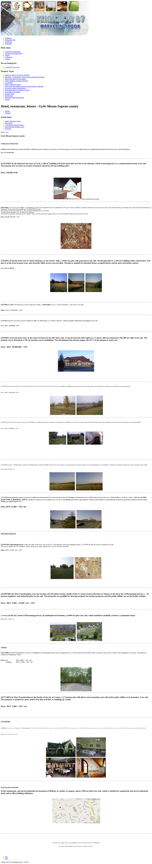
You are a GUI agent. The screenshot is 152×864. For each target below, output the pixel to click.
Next (6, 859)
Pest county (9, 123)
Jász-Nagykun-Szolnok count (14, 127)
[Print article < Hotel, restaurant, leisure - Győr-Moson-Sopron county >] (7, 111)
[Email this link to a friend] (7, 113)
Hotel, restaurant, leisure (13, 121)
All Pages (8, 129)
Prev (6, 857)
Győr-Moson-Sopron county (14, 125)
